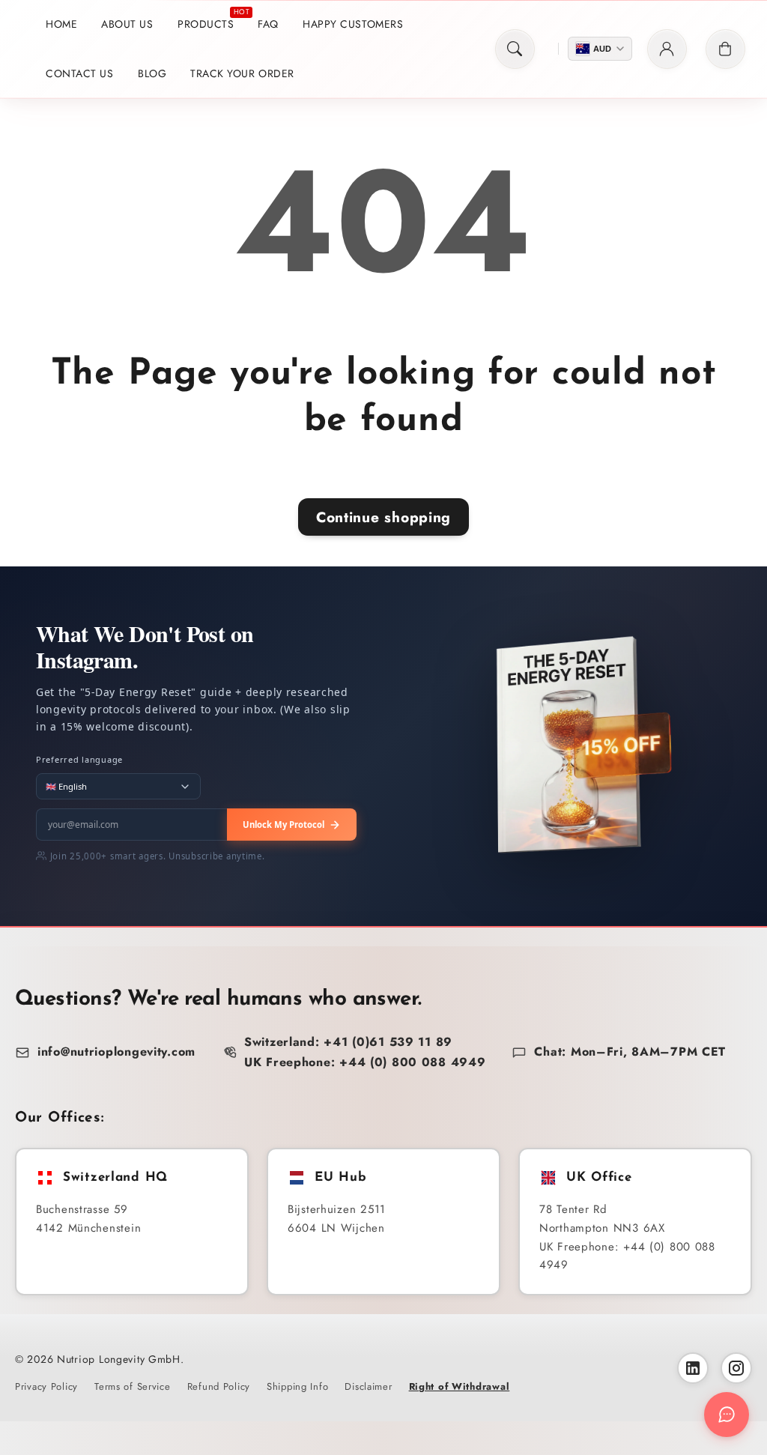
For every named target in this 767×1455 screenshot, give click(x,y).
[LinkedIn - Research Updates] (693, 1368)
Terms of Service (132, 1386)
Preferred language (79, 759)
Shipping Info (297, 1386)
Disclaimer (368, 1386)
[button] (515, 49)
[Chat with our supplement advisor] (726, 1414)
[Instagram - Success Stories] (736, 1368)
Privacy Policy (46, 1386)
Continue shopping (383, 516)
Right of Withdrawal (459, 1386)
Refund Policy (218, 1386)
